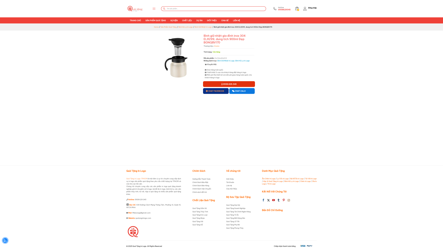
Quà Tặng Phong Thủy (234, 228)
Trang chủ (135, 20)
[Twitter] (268, 200)
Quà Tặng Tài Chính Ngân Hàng (238, 212)
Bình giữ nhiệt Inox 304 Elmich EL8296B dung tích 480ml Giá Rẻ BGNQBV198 (295, 147)
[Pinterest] (283, 200)
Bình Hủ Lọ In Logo (242, 61)
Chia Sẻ (225, 20)
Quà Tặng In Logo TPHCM (136, 179)
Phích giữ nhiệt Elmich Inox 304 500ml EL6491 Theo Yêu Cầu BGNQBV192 (176, 147)
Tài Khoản (230, 182)
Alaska (216, 46)
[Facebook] (263, 200)
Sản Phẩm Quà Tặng (155, 20)
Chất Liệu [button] (187, 20)
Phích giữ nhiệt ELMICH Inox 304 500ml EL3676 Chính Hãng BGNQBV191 (147, 147)
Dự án (199, 20)
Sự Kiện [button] (174, 20)
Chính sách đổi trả (199, 192)
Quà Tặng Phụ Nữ (233, 225)
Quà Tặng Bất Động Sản (235, 218)
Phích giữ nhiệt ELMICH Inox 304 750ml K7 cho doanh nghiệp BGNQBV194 (205, 147)
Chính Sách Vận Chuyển (201, 189)
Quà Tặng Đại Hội (233, 205)
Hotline (281, 8)
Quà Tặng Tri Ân (232, 215)
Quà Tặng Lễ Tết (232, 221)
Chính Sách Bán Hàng (200, 186)
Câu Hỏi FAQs (231, 189)
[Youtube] (273, 200)
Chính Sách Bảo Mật (200, 182)
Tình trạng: (208, 52)
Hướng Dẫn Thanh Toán (201, 179)
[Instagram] (288, 200)
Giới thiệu (212, 20)
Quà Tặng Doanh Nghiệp (235, 208)
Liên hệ (236, 20)
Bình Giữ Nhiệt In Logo (226, 61)
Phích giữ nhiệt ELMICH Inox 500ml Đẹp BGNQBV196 (265, 146)
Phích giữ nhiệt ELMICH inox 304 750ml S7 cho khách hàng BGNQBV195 (236, 147)
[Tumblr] (278, 200)
